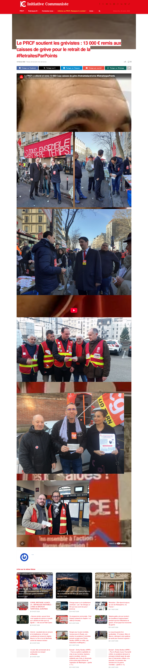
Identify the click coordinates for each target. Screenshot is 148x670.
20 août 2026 (102, 596)
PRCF (22, 11)
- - (33, 554)
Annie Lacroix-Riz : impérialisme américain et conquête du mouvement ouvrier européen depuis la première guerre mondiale (34, 591)
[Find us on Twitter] (103, 4)
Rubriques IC (33, 11)
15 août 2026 (74, 623)
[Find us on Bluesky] (125, 4)
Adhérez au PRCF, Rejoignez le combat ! (72, 11)
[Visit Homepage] (44, 4)
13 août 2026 (35, 656)
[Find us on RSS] (110, 4)
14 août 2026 (35, 643)
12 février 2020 (21, 62)
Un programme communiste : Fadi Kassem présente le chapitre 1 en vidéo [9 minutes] (80, 618)
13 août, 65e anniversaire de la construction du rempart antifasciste (40, 652)
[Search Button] (99, 11)
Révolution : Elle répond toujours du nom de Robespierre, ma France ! (119, 604)
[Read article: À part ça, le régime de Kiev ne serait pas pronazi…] (113, 585)
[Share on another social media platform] (129, 68)
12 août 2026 (114, 667)
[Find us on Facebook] (99, 4)
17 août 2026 (114, 609)
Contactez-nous (47, 11)
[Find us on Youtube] (107, 4)
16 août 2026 (35, 625)
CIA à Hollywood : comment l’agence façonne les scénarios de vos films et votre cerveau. (73, 592)
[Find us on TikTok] (129, 4)
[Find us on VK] (121, 4)
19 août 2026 (35, 611)
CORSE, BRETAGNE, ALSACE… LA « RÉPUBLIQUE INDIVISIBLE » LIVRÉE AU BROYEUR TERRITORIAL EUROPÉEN (41, 605)
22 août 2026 (23, 596)
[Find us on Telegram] (114, 4)
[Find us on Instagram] (118, 4)
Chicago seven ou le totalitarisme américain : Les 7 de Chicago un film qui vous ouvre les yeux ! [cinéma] (80, 605)
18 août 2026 (74, 611)
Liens (91, 11)
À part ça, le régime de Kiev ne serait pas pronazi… (112, 592)
